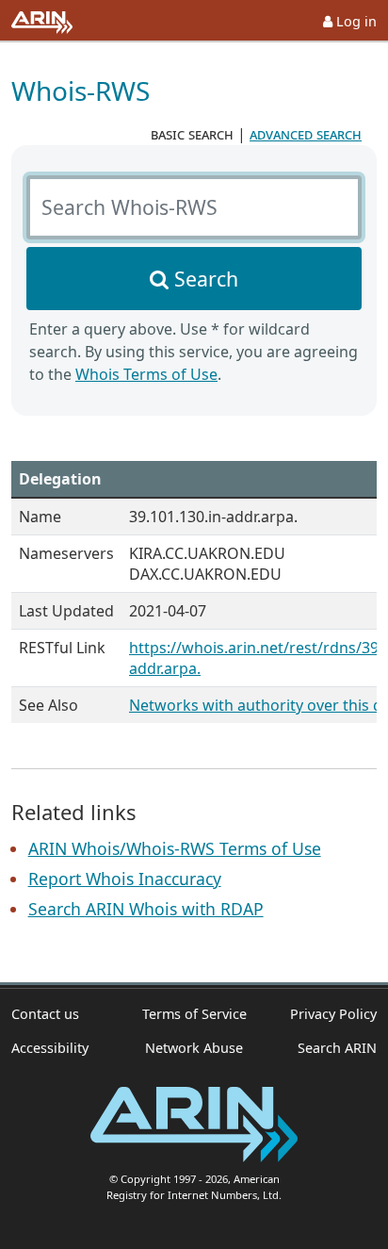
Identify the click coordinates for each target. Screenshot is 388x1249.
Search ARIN (337, 1048)
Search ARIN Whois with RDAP (146, 908)
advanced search (306, 133)
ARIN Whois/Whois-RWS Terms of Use (174, 848)
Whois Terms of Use (146, 374)
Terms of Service (194, 1014)
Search (206, 278)
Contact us (45, 1014)
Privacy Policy (333, 1014)
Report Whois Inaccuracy (124, 878)
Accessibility (50, 1048)
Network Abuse (194, 1048)
